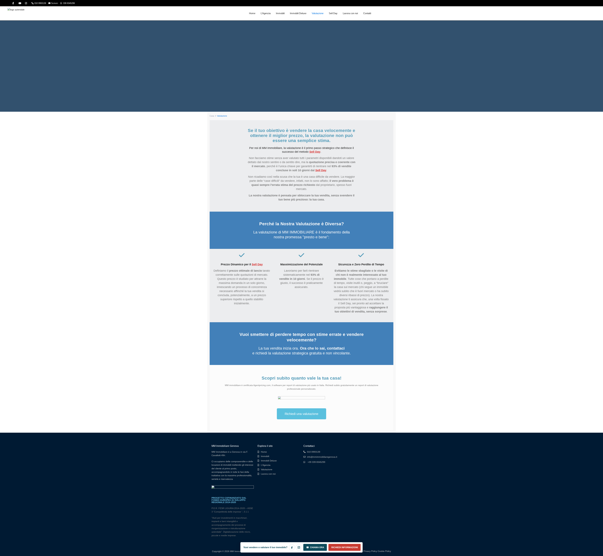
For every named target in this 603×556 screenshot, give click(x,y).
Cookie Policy (384, 551)
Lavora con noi (350, 13)
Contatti (367, 13)
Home (252, 13)
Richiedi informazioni (344, 547)
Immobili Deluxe (298, 13)
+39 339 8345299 (316, 462)
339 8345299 (69, 3)
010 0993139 (40, 3)
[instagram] (26, 3)
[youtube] (19, 3)
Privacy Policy (370, 551)
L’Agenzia (266, 13)
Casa (212, 116)
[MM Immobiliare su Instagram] (299, 547)
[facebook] (13, 3)
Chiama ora (315, 547)
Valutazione (317, 13)
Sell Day (333, 13)
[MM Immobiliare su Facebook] (292, 547)
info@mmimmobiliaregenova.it (322, 457)
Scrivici (54, 3)
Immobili (280, 13)
